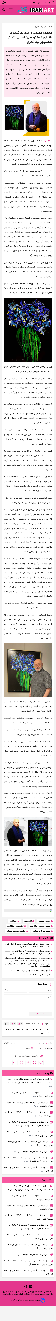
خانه (50, 1043)
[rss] (30, 1286)
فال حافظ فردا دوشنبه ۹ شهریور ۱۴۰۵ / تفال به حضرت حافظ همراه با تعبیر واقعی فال (30, 1124)
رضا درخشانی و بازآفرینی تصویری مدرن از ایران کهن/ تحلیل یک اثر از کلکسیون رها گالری (27, 945)
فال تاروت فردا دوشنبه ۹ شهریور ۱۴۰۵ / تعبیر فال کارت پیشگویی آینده (29, 1134)
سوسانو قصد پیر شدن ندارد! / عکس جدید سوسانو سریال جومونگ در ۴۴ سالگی (28, 1159)
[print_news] (15, 1062)
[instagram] (25, 1286)
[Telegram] (41, 1062)
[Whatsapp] (21, 1062)
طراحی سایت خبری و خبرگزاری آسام (25, 1300)
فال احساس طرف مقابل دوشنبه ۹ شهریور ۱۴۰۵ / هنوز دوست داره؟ (29, 1143)
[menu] (10, 10)
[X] (34, 1062)
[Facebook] (28, 1062)
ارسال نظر (40, 1014)
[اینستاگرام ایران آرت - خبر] (28, 910)
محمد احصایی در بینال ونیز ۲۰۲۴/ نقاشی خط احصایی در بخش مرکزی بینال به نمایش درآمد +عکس (27, 952)
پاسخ (6, 1024)
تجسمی (41, 1043)
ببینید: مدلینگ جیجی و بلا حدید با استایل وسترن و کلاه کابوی (28, 1169)
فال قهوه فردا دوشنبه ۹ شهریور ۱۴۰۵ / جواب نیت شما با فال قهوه (29, 1104)
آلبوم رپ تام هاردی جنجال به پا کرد (30, 1151)
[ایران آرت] (42, 10)
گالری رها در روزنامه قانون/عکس (36, 975)
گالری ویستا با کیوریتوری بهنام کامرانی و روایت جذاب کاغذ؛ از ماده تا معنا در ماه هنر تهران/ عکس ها (30, 1083)
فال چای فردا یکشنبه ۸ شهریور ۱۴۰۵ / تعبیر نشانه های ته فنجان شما (29, 1114)
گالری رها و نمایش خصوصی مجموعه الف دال (30, 970)
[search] (4, 9)
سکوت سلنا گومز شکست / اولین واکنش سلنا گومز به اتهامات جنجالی (29, 1094)
